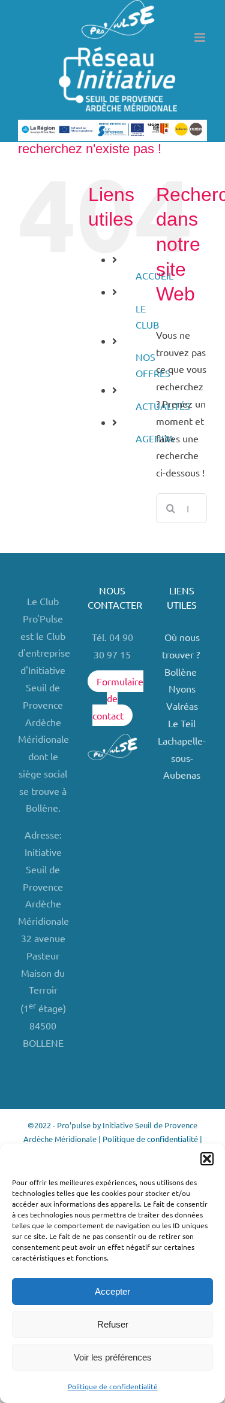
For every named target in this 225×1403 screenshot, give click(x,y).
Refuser (112, 1324)
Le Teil (182, 723)
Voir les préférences (113, 1357)
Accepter (112, 1291)
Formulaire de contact (117, 698)
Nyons (182, 688)
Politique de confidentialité (113, 1386)
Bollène (181, 672)
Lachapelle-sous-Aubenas (182, 757)
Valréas (182, 706)
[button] (207, 1159)
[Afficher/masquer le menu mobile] (200, 37)
